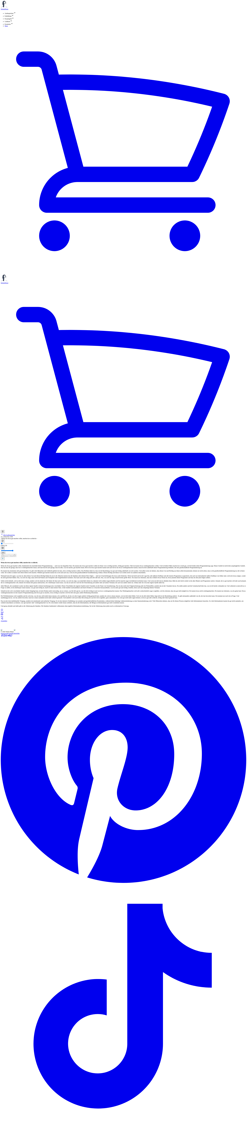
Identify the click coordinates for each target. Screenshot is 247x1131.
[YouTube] (6, 636)
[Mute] (3, 548)
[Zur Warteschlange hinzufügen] (3, 558)
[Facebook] (2, 636)
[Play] (3, 541)
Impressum (4, 633)
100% (3, 553)
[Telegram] (9, 636)
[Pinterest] (123, 882)
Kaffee (14, 633)
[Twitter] (11, 636)
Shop (6, 26)
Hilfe (18, 633)
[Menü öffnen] (3, 531)
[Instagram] (4, 636)
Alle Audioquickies (9, 535)
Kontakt (9, 633)
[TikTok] (123, 1128)
